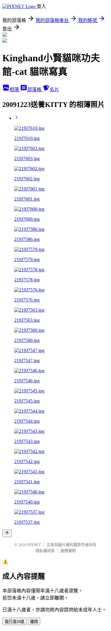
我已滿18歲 (14, 621)
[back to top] (7, 533)
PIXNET (34, 544)
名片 (54, 89)
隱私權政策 (45, 550)
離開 (34, 621)
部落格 (35, 89)
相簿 (14, 89)
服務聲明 (68, 550)
